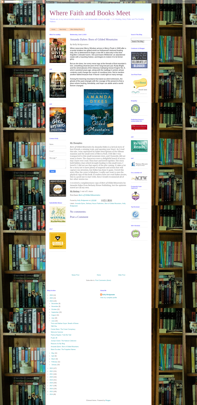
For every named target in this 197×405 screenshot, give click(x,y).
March (53, 359)
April (53, 356)
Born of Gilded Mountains (89, 195)
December (55, 303)
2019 (51, 380)
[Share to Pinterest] (111, 200)
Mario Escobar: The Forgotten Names (63, 349)
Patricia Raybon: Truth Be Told (61, 335)
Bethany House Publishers (95, 203)
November (55, 306)
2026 (51, 295)
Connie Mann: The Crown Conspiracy (63, 329)
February (54, 362)
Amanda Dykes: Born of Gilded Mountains (65, 346)
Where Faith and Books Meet (89, 13)
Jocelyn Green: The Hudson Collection (63, 341)
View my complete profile (108, 297)
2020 (51, 377)
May (53, 353)
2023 (51, 368)
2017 (51, 385)
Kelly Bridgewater (108, 294)
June (53, 321)
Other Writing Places (76, 29)
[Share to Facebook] (109, 200)
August (54, 315)
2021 (51, 374)
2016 (51, 388)
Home (53, 29)
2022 (51, 371)
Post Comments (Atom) (103, 280)
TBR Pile (54, 326)
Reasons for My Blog (58, 343)
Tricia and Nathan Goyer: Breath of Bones (65, 323)
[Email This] (102, 200)
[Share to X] (106, 200)
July (53, 318)
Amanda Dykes (80, 203)
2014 (51, 394)
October (54, 309)
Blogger (107, 400)
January (54, 364)
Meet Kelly (63, 29)
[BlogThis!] (104, 200)
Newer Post (75, 275)
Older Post (121, 275)
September (55, 312)
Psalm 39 (54, 338)
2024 (51, 301)
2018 (51, 383)
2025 (51, 298)
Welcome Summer (57, 332)
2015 (51, 391)
